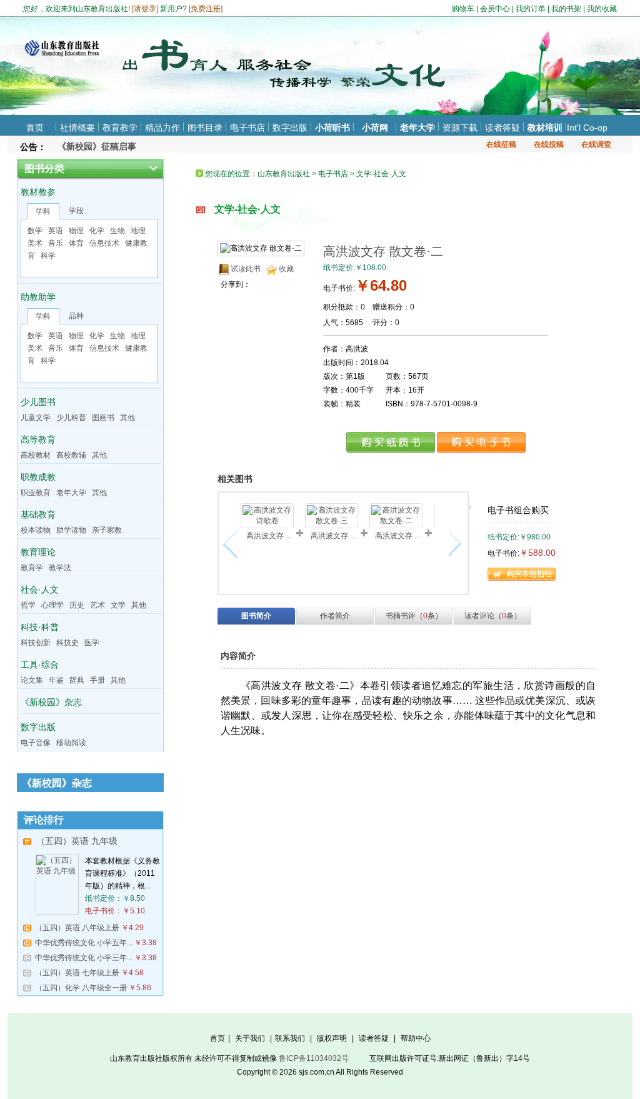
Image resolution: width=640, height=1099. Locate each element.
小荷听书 (332, 128)
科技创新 (36, 642)
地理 (138, 230)
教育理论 (38, 552)
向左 (233, 544)
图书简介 (256, 615)
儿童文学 (36, 417)
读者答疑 (502, 128)
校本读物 (36, 530)
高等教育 (38, 439)
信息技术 (104, 243)
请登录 (145, 8)
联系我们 (290, 1038)
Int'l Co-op (587, 128)
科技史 (67, 642)
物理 (76, 230)
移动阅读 (71, 742)
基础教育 (38, 514)
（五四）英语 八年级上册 (77, 927)
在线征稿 (501, 144)
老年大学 (417, 128)
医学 (91, 642)
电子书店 (247, 128)
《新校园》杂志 (51, 702)
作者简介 (335, 615)
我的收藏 (602, 8)
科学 (48, 255)
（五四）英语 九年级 (77, 841)
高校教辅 (71, 455)
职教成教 (38, 477)
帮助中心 (416, 1038)
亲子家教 (107, 530)
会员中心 (495, 8)
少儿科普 (71, 417)
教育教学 (120, 128)
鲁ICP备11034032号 (314, 1058)
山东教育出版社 (284, 173)
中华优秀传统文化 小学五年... (83, 942)
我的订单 (531, 8)
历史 (76, 605)
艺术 (97, 605)
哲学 (28, 605)
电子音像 (36, 742)
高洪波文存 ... (268, 535)
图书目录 (205, 128)
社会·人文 (40, 590)
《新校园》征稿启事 (97, 146)
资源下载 (460, 128)
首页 (35, 128)
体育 (76, 243)
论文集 (32, 680)
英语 (55, 230)
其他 (127, 417)
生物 (117, 230)
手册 (97, 680)
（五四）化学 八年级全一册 (81, 987)
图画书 (103, 417)
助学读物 (71, 530)
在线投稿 (549, 144)
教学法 (60, 567)
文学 (118, 605)
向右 (453, 544)
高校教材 (36, 455)
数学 (35, 230)
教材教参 (38, 192)
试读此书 (246, 268)
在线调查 (596, 144)
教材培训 (545, 128)
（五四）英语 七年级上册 (77, 972)
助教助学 (38, 297)
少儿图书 (38, 402)
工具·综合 (40, 665)
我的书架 (566, 8)
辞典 (76, 680)
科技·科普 (40, 627)
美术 (35, 243)
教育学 (32, 567)
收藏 (286, 268)
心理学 (52, 605)
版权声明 (332, 1038)
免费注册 (206, 8)
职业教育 (36, 492)
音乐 (55, 243)
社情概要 (77, 128)
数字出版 (290, 128)
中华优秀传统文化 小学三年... (83, 957)
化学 (96, 230)
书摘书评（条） (414, 615)
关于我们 (250, 1038)
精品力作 (162, 128)
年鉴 (56, 680)
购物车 (463, 8)
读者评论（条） (492, 615)
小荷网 (375, 128)
